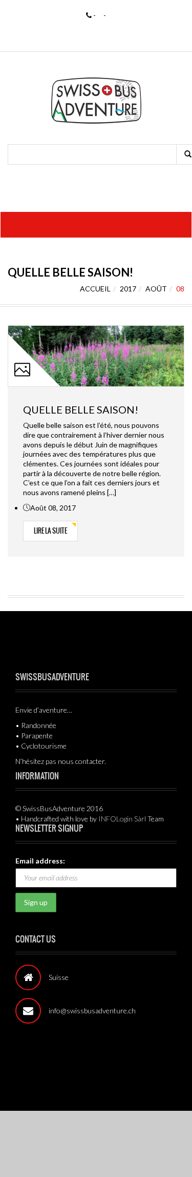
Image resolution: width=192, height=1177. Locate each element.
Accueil (95, 288)
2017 (128, 288)
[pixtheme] (96, 99)
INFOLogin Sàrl (122, 818)
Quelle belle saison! (80, 409)
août (156, 288)
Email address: (40, 860)
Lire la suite (50, 531)
